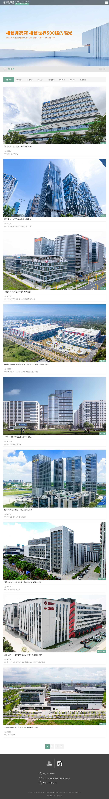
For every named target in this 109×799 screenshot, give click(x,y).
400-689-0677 (24, 3)
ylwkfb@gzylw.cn (52, 783)
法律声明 (59, 795)
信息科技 (30, 80)
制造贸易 (51, 80)
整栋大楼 (9, 80)
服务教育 (83, 80)
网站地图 (49, 795)
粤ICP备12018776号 (75, 792)
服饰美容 (62, 80)
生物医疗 (72, 80)
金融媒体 (41, 80)
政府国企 (19, 80)
